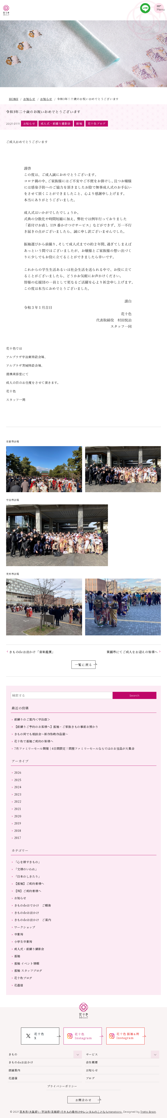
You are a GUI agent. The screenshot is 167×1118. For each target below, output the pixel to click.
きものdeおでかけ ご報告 (32, 905)
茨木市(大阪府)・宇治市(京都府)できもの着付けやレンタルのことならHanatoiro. (71, 1111)
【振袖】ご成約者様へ (29, 883)
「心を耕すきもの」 (27, 862)
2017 (17, 838)
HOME (13, 99)
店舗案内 (15, 1070)
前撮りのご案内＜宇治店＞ (32, 719)
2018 (17, 831)
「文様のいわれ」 (26, 869)
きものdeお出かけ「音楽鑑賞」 (32, 652)
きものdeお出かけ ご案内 (32, 920)
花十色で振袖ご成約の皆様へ (33, 741)
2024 (17, 787)
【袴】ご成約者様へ (27, 891)
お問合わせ (83, 1100)
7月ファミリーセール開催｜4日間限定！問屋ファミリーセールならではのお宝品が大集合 (74, 748)
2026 (17, 772)
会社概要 (92, 1062)
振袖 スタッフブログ (28, 970)
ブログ (90, 1078)
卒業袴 (18, 934)
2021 (17, 809)
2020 (17, 816)
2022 (17, 801)
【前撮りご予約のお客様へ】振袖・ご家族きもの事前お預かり (56, 727)
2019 (17, 823)
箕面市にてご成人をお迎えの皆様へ (132, 652)
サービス (92, 1054)
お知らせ (29, 99)
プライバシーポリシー (62, 1086)
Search (135, 695)
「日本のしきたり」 (27, 876)
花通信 (18, 985)
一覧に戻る (83, 664)
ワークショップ (24, 927)
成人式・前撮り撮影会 (56, 123)
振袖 (79, 123)
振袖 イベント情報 (26, 963)
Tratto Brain (148, 1111)
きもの (13, 1054)
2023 (17, 794)
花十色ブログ (97, 123)
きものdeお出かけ (26, 913)
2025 (17, 780)
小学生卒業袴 (23, 942)
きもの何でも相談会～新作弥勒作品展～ (41, 734)
